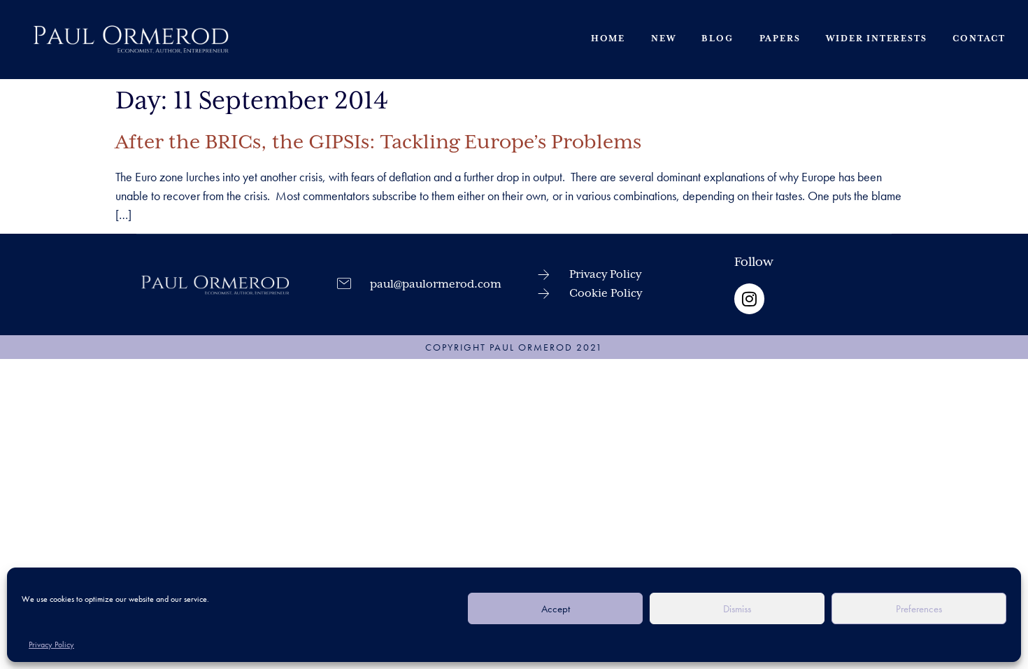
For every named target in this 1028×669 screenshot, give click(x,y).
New (663, 39)
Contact (979, 39)
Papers (780, 39)
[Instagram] (749, 298)
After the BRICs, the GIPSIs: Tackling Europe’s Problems (378, 143)
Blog (717, 39)
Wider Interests (876, 39)
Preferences (919, 609)
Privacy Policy (51, 644)
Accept (555, 609)
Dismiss (737, 609)
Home (608, 39)
